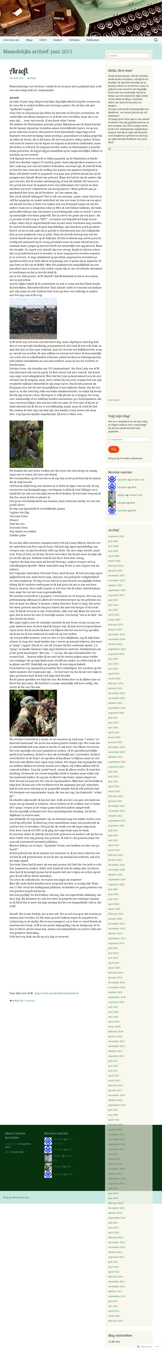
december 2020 (116, 864)
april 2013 (113, 1232)
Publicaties (93, 39)
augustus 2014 (116, 1183)
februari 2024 (115, 683)
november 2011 (116, 1286)
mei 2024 (113, 668)
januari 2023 (115, 742)
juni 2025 (113, 604)
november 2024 (116, 639)
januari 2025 (115, 629)
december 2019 (116, 923)
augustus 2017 (116, 1055)
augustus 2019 (116, 943)
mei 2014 (113, 1198)
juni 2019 (113, 952)
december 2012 (116, 1242)
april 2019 (113, 962)
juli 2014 (113, 1188)
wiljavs (121, 494)
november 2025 (116, 580)
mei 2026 (113, 550)
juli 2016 (113, 1109)
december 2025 (116, 575)
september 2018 (117, 997)
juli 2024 (113, 658)
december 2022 (116, 747)
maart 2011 (114, 1315)
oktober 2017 (115, 1051)
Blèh (133, 487)
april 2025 (113, 614)
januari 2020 (115, 918)
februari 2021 (115, 854)
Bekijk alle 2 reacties (23, 1000)
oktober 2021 (115, 815)
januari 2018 (115, 1036)
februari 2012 (115, 1276)
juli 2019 (113, 948)
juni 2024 (113, 663)
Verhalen (74, 39)
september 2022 (117, 761)
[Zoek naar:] (156, 40)
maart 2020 (114, 908)
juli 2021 (113, 830)
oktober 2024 (115, 644)
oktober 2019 (115, 933)
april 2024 (113, 673)
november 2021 (116, 810)
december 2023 (116, 693)
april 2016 (113, 1119)
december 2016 (116, 1095)
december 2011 (116, 1281)
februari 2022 (115, 796)
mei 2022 (113, 781)
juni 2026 (113, 546)
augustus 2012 (116, 1256)
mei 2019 (113, 957)
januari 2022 (115, 801)
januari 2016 (115, 1129)
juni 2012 (113, 1266)
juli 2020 (113, 889)
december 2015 (116, 1134)
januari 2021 (115, 859)
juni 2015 (113, 1154)
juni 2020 (113, 894)
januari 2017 (115, 1090)
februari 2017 (115, 1085)
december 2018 (116, 982)
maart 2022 (114, 791)
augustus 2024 (116, 653)
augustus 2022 (116, 766)
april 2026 (113, 555)
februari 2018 (115, 1031)
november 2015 (116, 1139)
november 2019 (116, 928)
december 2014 (116, 1168)
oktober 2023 (115, 702)
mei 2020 (113, 899)
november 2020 (116, 869)
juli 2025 (113, 599)
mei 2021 (113, 840)
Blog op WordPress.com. (16, 1197)
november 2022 (116, 751)
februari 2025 (115, 624)
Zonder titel (137, 479)
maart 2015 (114, 1158)
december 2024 (116, 634)
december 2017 (116, 1041)
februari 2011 (115, 1320)
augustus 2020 (116, 884)
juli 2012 (113, 1261)
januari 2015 (115, 1163)
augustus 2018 (116, 1002)
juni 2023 (113, 722)
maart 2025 (114, 619)
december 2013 (116, 1207)
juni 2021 (113, 835)
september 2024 (117, 649)
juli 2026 (113, 541)
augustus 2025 (116, 595)
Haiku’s (58, 39)
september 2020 (117, 879)
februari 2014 (115, 1203)
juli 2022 (113, 771)
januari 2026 (115, 570)
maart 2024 (114, 678)
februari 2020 (115, 913)
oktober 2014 (115, 1173)
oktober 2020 (115, 874)
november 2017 (116, 1046)
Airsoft (18, 70)
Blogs (29, 39)
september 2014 (117, 1178)
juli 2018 (113, 1006)
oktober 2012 (115, 1252)
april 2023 (113, 732)
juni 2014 (113, 1193)
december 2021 (116, 805)
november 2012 (116, 1247)
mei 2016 (113, 1114)
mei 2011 (113, 1306)
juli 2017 (113, 1060)
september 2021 (117, 820)
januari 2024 (115, 688)
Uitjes (33, 78)
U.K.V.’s (43, 39)
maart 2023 (114, 737)
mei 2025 (113, 609)
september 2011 (117, 1296)
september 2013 (117, 1217)
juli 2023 (113, 717)
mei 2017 (113, 1070)
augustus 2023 (116, 712)
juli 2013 (113, 1222)
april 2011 (113, 1310)
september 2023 (117, 707)
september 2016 (117, 1104)
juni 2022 (113, 776)
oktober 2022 (115, 756)
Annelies (122, 479)
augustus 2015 (116, 1149)
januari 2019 (115, 977)
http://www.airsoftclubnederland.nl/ (57, 993)
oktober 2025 (115, 585)
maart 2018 (114, 1026)
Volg (114, 449)
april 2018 (113, 1021)
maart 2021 (114, 850)
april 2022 (113, 786)
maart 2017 (114, 1080)
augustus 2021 (116, 825)
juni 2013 (113, 1227)
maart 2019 (114, 967)
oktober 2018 (115, 992)
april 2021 (113, 845)
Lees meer (113, 399)
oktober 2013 (115, 1212)
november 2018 (116, 987)
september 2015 (117, 1144)
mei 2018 (113, 1016)
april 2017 (113, 1075)
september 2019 (117, 938)
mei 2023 (113, 727)
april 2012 (113, 1271)
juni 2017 (113, 1065)
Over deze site (11, 39)
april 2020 (113, 903)
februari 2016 (115, 1124)
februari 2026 (115, 565)
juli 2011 (113, 1301)
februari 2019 (115, 972)
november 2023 (116, 698)
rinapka (121, 502)
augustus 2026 (116, 536)
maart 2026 (114, 560)
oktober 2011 (115, 1291)
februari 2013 (115, 1237)
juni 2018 (113, 1011)
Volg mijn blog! (119, 416)
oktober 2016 (115, 1100)
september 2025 (117, 590)
